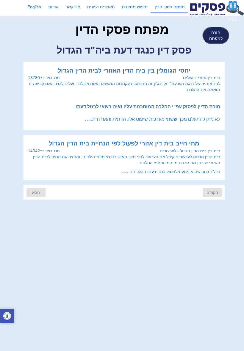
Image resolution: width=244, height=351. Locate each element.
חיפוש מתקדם (135, 6)
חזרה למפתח (216, 35)
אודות (53, 6)
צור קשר (73, 6)
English (34, 6)
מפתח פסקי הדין (170, 6)
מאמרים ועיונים (101, 6)
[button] (7, 316)
